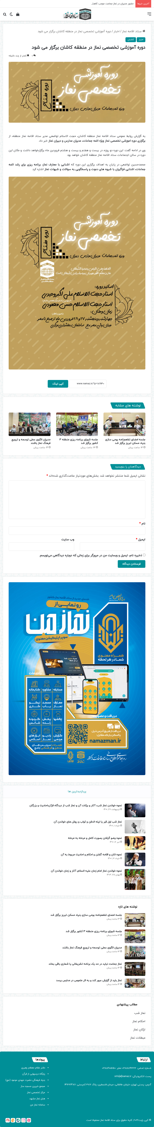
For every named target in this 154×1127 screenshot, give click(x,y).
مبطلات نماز (137, 1038)
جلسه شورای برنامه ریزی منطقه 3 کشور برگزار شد (94, 931)
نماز (102, 1120)
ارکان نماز (139, 1030)
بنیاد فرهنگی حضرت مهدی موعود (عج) (25, 1080)
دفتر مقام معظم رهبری (33, 1068)
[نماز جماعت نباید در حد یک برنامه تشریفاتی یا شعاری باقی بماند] (135, 969)
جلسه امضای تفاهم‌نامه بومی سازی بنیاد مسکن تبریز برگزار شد (125, 441)
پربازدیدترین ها (77, 791)
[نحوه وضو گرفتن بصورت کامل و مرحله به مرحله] (135, 843)
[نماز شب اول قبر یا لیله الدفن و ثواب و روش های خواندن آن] (135, 827)
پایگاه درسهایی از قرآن (33, 1074)
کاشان (131, 39)
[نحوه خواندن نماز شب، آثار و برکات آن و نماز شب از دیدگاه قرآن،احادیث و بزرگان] (135, 810)
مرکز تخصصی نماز (36, 1092)
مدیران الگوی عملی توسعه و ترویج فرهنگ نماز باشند (31, 441)
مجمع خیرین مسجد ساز (33, 1086)
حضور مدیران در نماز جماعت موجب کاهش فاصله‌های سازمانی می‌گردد (98, 3)
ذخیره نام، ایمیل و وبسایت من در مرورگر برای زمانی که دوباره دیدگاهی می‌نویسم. (90, 555)
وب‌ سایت (67, 539)
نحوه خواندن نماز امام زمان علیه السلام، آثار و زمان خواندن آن (86, 871)
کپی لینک (57, 384)
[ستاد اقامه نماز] (77, 14)
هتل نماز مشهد (37, 1098)
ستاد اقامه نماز (132, 31)
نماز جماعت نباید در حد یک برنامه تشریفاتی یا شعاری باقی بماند (85, 964)
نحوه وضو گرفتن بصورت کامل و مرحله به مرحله (95, 838)
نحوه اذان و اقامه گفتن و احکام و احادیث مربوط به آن (91, 854)
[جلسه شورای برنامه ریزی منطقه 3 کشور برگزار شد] (77, 424)
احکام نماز (138, 1021)
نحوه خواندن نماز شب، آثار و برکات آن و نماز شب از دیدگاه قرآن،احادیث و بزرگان (75, 805)
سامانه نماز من (37, 1105)
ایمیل (140, 539)
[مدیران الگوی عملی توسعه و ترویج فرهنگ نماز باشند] (30, 424)
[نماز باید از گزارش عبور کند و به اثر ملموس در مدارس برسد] (135, 983)
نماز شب (139, 1013)
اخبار (117, 31)
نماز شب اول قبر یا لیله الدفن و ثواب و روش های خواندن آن (88, 822)
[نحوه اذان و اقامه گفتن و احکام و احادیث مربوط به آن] (135, 859)
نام (142, 524)
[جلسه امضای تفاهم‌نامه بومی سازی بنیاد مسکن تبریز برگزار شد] (124, 424)
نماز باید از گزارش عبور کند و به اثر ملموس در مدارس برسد (89, 980)
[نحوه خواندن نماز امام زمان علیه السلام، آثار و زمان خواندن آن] (135, 879)
